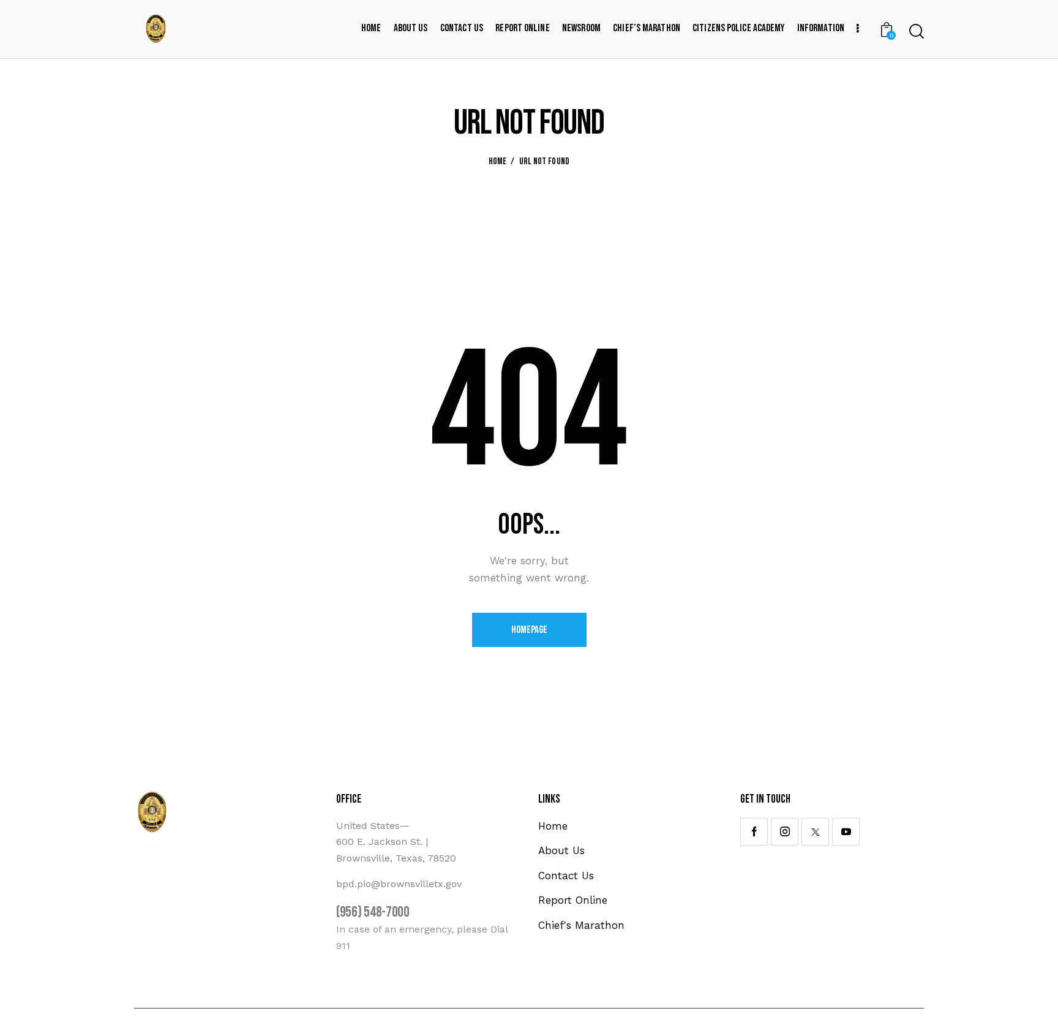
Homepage (529, 630)
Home (498, 161)
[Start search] (916, 31)
